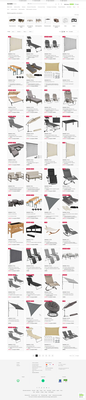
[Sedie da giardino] (38, 22)
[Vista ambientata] (64, 32)
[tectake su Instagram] (44, 387)
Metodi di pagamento (48, 362)
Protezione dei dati (34, 395)
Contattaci (61, 365)
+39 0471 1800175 (63, 364)
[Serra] (65, 22)
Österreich (33, 390)
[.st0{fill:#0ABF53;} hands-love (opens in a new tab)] (18, 380)
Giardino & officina (14, 9)
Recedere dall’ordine (35, 372)
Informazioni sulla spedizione (37, 366)
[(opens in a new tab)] (43, 380)
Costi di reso (34, 369)
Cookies (50, 395)
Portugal (42, 392)
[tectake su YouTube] (46, 387)
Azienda (18, 364)
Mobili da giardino (22, 9)
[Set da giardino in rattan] (21, 22)
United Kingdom (51, 392)
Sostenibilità (64, 376)
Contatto (60, 362)
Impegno (23, 376)
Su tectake (18, 362)
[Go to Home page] (12, 3)
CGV (39, 395)
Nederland (37, 392)
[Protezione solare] (47, 22)
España (58, 390)
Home (8, 9)
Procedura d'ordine (35, 365)
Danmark (53, 390)
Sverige (46, 392)
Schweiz (41, 390)
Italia (34, 392)
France (61, 390)
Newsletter (18, 365)
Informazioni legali (44, 395)
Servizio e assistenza (35, 362)
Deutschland (49, 390)
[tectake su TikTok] (41, 387)
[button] (13, 32)
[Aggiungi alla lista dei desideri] (41, 36)
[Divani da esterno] (12, 22)
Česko (45, 390)
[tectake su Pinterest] (39, 387)
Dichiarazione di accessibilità (57, 395)
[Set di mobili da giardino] (30, 22)
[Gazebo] (74, 22)
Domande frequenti (35, 364)
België (38, 390)
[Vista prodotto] (62, 32)
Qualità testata (43, 376)
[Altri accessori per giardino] (56, 22)
